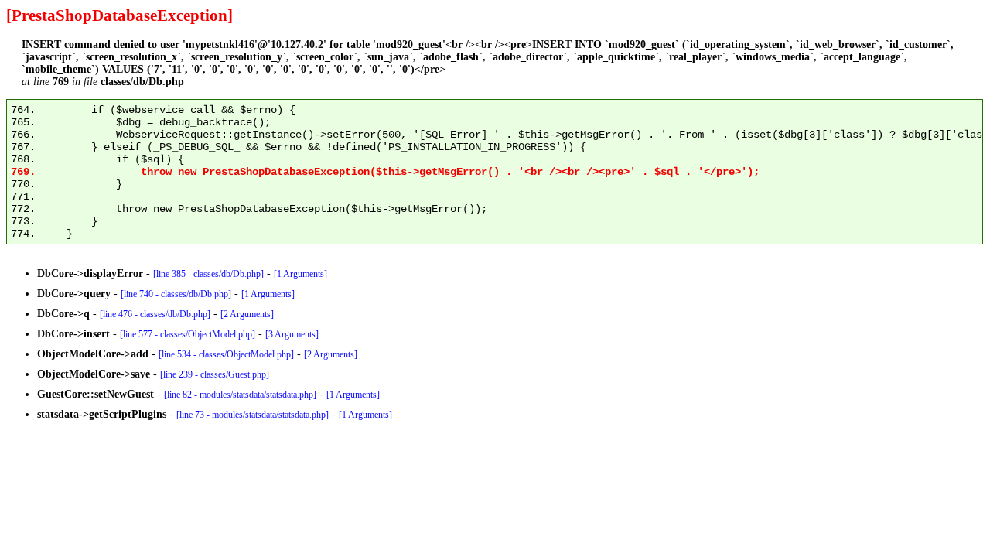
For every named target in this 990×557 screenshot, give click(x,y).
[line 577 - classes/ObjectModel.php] (187, 334)
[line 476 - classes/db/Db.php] (155, 314)
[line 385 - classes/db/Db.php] (208, 273)
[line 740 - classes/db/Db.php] (176, 294)
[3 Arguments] (292, 334)
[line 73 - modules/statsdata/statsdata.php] (252, 414)
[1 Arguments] (300, 273)
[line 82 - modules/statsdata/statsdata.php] (240, 394)
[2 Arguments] (247, 314)
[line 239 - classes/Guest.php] (214, 374)
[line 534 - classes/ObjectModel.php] (226, 354)
